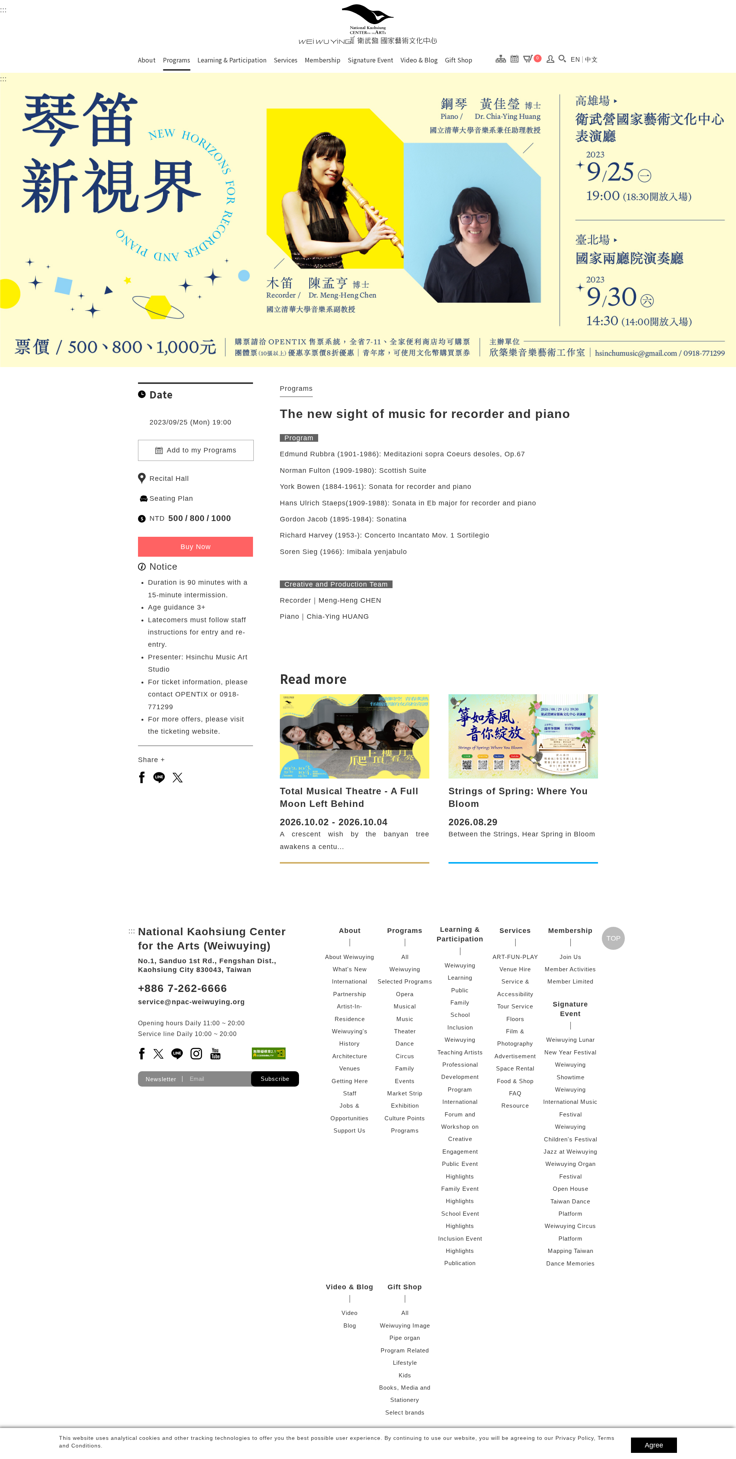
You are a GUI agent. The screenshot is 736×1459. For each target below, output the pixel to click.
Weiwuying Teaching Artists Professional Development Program (460, 1064)
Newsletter (161, 1079)
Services (285, 59)
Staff (349, 1093)
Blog (349, 1325)
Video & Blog (419, 59)
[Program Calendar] (516, 58)
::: (3, 10)
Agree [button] (654, 1445)
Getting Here (350, 1081)
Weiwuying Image (405, 1325)
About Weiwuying (349, 957)
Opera (405, 994)
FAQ (515, 1093)
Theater (405, 1031)
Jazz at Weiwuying (570, 1151)
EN (575, 59)
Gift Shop (458, 59)
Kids (405, 1375)
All (405, 957)
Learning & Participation (231, 59)
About (147, 59)
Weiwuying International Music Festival (570, 1102)
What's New (350, 969)
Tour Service (515, 1006)
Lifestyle (405, 1362)
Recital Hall (169, 478)
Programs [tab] (296, 388)
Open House (570, 1188)
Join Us (571, 957)
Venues (349, 1068)
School (460, 1014)
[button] (562, 58)
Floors (515, 1019)
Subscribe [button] (275, 1078)
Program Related (405, 1350)
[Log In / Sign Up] (550, 61)
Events (405, 1081)
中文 (591, 59)
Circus (405, 1056)
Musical (405, 1006)
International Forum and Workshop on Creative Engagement (460, 1126)
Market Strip (404, 1093)
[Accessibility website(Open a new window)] (269, 1053)
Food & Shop (515, 1081)
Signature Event (370, 59)
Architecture (349, 1056)
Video (350, 1313)
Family (404, 1068)
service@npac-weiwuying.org (191, 1002)
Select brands (405, 1412)
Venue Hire (515, 969)
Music (405, 1019)
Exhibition (405, 1105)
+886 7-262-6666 (182, 988)
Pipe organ (404, 1337)
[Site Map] (503, 58)
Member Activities (570, 969)
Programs (176, 59)
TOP (613, 938)
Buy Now (196, 547)
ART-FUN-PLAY (515, 957)
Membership (322, 59)
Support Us (350, 1130)
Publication (460, 1263)
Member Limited (570, 981)
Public (460, 990)
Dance (405, 1043)
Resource (515, 1105)
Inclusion (460, 1027)
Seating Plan (171, 498)
